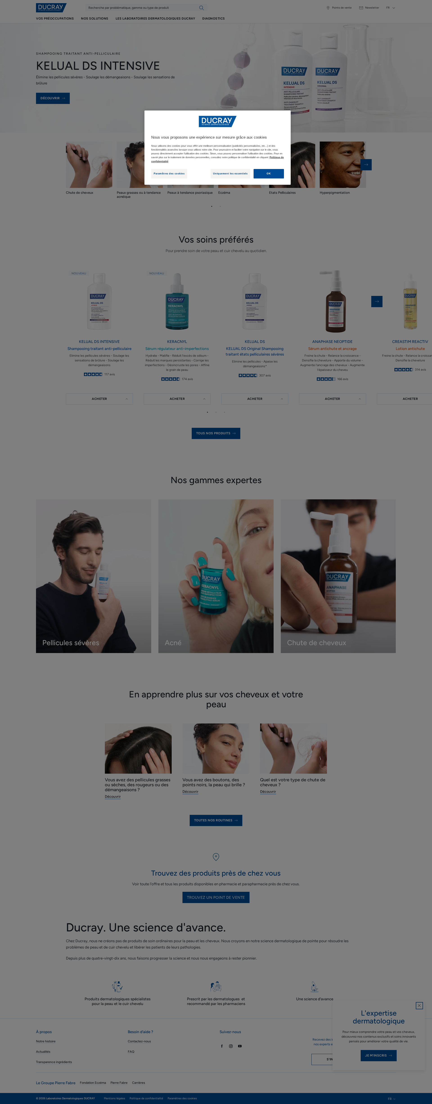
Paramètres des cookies (169, 173)
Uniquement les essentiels (230, 173)
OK (269, 173)
